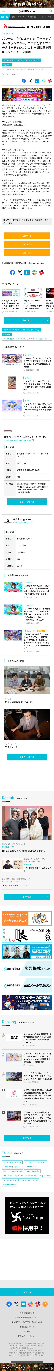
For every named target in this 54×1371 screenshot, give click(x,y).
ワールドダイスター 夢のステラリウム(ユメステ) (20, 1180)
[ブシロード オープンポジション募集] (27, 26)
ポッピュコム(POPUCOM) (12, 1171)
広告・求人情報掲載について (27, 1317)
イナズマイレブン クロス (12, 1162)
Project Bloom (45, 1176)
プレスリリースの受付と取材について (27, 1322)
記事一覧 (4, 17)
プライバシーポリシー (27, 1336)
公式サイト (27, 235)
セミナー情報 (46, 17)
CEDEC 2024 (31, 1167)
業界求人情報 (32, 17)
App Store (27, 252)
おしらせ (27, 1331)
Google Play (27, 244)
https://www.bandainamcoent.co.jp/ (17, 440)
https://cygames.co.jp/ (21, 522)
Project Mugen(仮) (32, 1171)
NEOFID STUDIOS (9, 1185)
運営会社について (27, 1312)
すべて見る (27, 320)
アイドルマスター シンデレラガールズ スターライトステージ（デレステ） (26, 69)
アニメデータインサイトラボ (35, 1162)
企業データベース (18, 17)
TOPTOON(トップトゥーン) (13, 1167)
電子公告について (27, 1326)
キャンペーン (8, 33)
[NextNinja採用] (27, 1215)
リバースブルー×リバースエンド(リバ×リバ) (19, 1176)
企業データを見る (27, 501)
